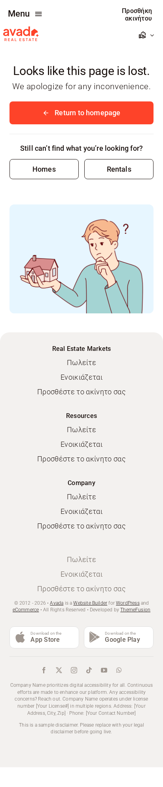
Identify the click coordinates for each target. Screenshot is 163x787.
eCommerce (26, 610)
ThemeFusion (135, 610)
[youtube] (104, 670)
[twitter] (58, 670)
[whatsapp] (119, 670)
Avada (56, 603)
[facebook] (43, 670)
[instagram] (74, 670)
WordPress (128, 603)
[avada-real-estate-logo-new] (21, 30)
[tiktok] (89, 670)
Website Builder (90, 603)
